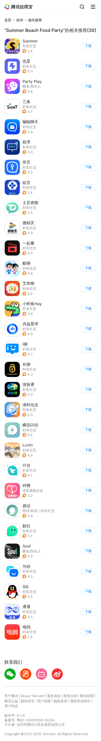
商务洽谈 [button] (70, 696)
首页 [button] (7, 20)
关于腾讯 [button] (11, 696)
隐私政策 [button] (60, 701)
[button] (18, 7)
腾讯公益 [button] (11, 701)
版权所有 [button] (28, 701)
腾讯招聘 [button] (87, 696)
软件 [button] (19, 20)
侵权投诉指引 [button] (80, 701)
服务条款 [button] (54, 696)
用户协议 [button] (11, 706)
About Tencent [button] (32, 696)
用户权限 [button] (44, 701)
